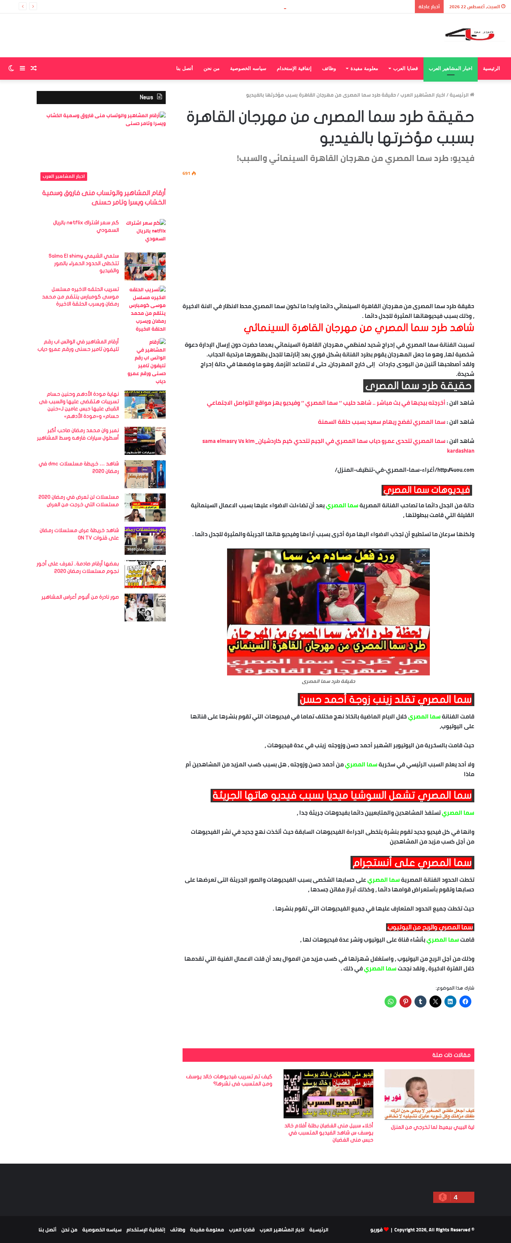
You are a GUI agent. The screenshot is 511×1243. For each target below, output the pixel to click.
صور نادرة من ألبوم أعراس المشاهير (80, 597)
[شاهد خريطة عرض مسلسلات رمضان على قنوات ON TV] (145, 541)
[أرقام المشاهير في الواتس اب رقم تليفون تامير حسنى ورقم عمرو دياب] (145, 361)
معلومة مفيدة (364, 68)
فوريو (376, 1229)
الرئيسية (491, 68)
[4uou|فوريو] (474, 35)
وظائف (329, 68)
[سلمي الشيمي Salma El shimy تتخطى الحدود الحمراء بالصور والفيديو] (145, 266)
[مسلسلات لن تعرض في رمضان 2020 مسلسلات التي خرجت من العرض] (145, 507)
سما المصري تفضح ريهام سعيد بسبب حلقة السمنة (382, 421)
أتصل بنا (184, 68)
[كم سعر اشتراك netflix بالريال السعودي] (145, 233)
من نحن (212, 68)
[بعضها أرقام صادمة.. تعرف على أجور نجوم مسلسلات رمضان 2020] (145, 574)
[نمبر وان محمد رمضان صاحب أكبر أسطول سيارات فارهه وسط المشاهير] (145, 441)
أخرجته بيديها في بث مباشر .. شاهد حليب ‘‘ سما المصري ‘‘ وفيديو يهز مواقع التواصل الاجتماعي (326, 402)
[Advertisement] (328, 237)
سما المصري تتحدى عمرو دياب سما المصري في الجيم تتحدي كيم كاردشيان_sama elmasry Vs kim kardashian (338, 445)
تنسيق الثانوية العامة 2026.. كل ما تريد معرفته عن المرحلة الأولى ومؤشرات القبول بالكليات (309, 6)
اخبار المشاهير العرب (450, 68)
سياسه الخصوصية (248, 68)
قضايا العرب (405, 68)
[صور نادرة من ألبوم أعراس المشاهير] (145, 607)
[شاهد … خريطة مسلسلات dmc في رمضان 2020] (145, 474)
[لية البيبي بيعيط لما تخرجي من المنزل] (429, 1094)
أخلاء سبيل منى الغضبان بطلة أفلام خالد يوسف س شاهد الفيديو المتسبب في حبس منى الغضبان (328, 1133)
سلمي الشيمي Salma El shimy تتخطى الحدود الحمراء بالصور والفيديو (84, 263)
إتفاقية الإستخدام (294, 68)
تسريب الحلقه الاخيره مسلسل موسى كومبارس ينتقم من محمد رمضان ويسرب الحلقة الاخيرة (80, 296)
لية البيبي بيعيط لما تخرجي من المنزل (432, 1127)
